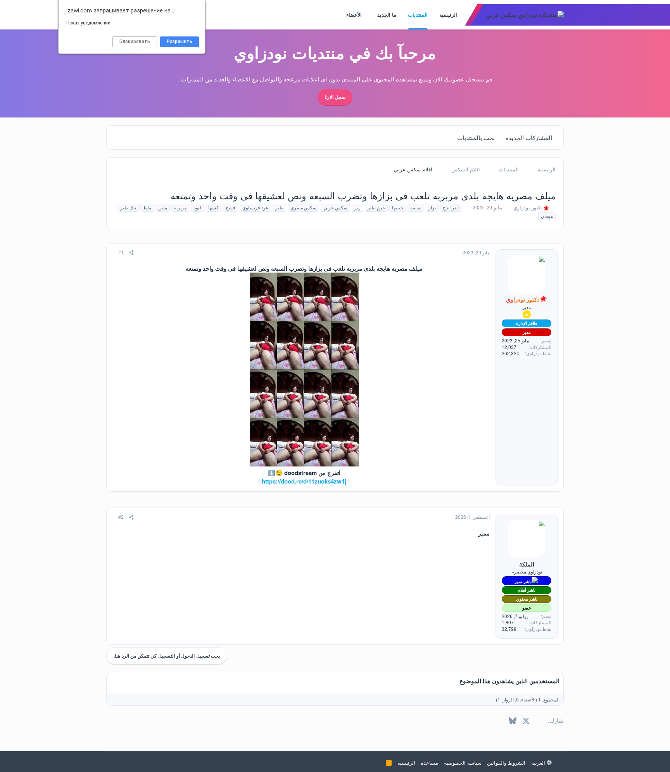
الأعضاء (354, 14)
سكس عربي (335, 207)
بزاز (432, 207)
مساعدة (429, 762)
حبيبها (397, 207)
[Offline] (510, 524)
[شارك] (131, 252)
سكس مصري (303, 207)
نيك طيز (128, 207)
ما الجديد (386, 14)
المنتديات (418, 14)
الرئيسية (448, 14)
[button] (372, 14)
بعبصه (415, 207)
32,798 (509, 628)
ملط (147, 207)
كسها (213, 207)
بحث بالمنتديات (476, 137)
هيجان (547, 215)
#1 (121, 252)
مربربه (180, 207)
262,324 (510, 353)
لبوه (197, 207)
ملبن (162, 207)
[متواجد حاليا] (510, 259)
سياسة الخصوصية (463, 762)
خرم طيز (376, 207)
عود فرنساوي (255, 207)
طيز (279, 207)
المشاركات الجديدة (529, 137)
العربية (539, 762)
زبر (357, 207)
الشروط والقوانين (506, 762)
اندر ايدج (451, 207)
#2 (121, 516)
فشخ (230, 207)
